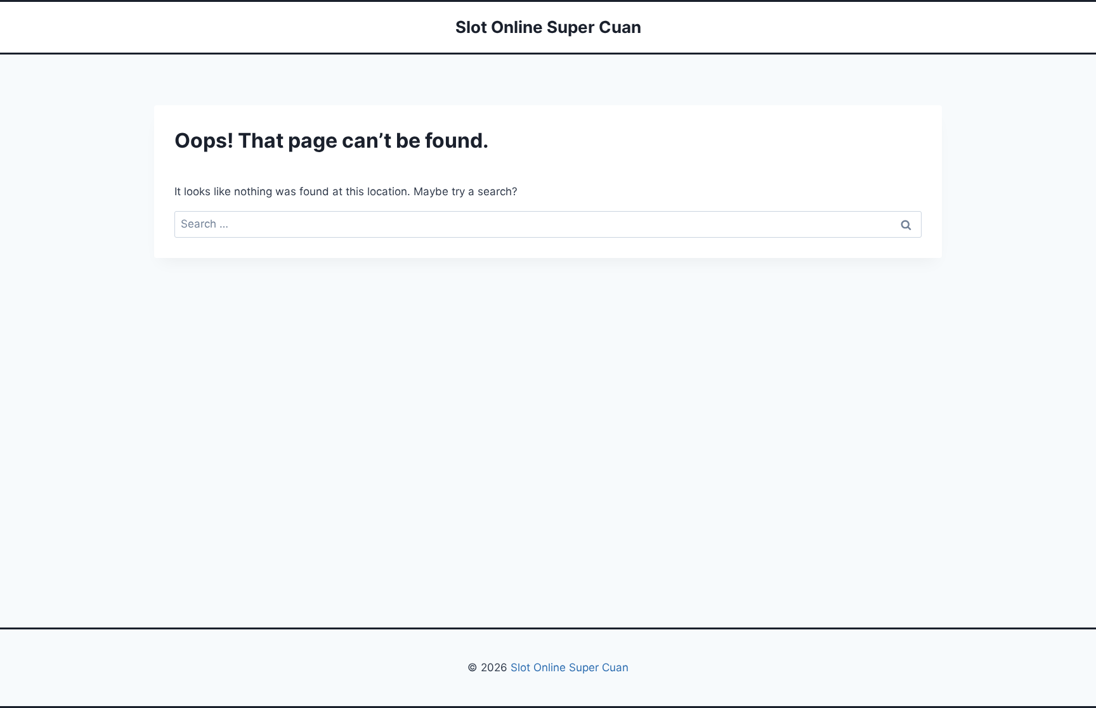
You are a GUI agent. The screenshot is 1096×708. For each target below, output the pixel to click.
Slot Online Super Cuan (570, 667)
